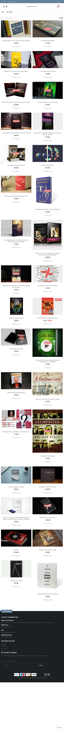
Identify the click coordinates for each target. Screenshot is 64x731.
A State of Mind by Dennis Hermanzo (47, 102)
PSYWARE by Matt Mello (47, 40)
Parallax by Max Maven (16, 580)
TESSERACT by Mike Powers (16, 318)
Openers (16, 550)
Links (58, 1)
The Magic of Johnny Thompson (47, 487)
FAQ (2, 650)
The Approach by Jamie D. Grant (47, 550)
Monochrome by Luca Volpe (16, 487)
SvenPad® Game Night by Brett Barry (47, 318)
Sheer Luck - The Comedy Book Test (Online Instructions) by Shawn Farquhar (48, 254)
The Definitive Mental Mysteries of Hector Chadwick (16, 133)
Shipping (3, 644)
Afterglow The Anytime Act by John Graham (16, 71)
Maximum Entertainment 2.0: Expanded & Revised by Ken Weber (16, 286)
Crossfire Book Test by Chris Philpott (48, 285)
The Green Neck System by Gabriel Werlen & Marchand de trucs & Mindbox (48, 361)
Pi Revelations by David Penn (48, 71)
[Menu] (6, 6)
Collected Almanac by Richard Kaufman (47, 594)
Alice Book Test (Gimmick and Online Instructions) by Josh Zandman (47, 133)
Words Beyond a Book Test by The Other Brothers (16, 40)
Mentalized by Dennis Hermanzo (16, 165)
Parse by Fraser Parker (48, 165)
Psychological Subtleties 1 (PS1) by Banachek (47, 209)
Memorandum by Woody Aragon (16, 392)
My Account (4, 648)
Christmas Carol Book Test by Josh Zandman (47, 399)
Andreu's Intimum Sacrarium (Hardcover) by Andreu (16, 102)
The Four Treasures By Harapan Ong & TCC (16, 196)
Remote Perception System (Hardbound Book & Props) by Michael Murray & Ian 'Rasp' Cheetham (16, 518)
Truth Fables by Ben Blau (16, 349)
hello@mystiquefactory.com (8, 632)
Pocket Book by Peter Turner (48, 517)
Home (2, 12)
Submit (40, 665)
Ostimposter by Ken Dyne (48, 456)
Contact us (4, 646)
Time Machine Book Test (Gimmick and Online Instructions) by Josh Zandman (16, 240)
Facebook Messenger (6, 627)
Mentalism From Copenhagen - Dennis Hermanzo (16, 432)
